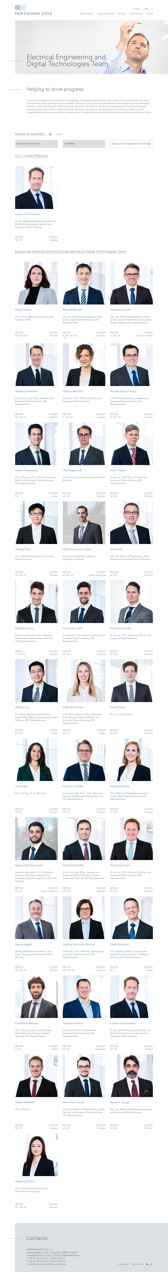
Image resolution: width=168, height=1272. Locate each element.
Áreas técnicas (136, 14)
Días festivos (137, 1264)
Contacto (136, 9)
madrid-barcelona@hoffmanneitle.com (46, 1264)
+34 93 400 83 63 (37, 1261)
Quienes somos (87, 14)
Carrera (149, 14)
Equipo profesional (106, 14)
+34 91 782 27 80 (37, 1258)
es (144, 9)
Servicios (122, 14)
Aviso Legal (123, 1264)
